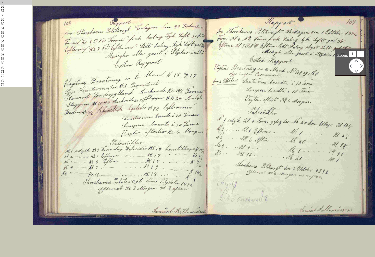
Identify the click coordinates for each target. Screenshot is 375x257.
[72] (16, 76)
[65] (16, 46)
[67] (16, 54)
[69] (16, 63)
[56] (16, 7)
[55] (16, 2)
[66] (16, 50)
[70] (16, 67)
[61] (16, 28)
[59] (16, 20)
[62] (16, 33)
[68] (16, 59)
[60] (16, 24)
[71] (16, 72)
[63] (16, 37)
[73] (16, 80)
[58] (16, 15)
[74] (16, 85)
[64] (16, 41)
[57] (16, 11)
